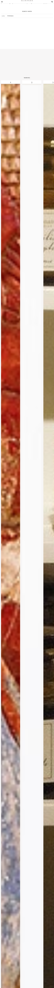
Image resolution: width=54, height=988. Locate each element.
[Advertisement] (27, 33)
